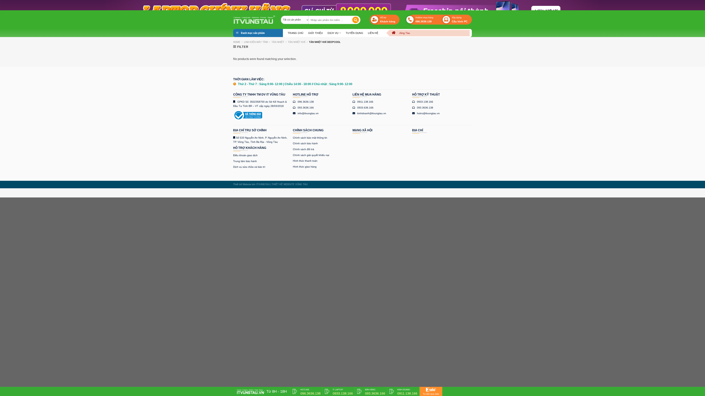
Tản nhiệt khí (296, 42)
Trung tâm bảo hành (245, 161)
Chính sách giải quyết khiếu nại (311, 155)
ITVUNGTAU (263, 184)
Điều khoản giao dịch (245, 155)
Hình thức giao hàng (305, 166)
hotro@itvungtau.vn (428, 113)
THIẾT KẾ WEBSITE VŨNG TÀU (290, 184)
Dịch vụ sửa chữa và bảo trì (249, 166)
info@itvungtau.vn (308, 113)
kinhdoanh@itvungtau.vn (371, 113)
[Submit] (355, 20)
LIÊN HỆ (373, 33)
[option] (352, 5)
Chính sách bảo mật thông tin (310, 137)
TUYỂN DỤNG (354, 33)
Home (236, 42)
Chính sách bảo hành (305, 143)
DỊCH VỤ (333, 33)
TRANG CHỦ (295, 33)
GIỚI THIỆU (315, 33)
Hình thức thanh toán (305, 160)
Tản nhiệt (278, 42)
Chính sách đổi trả (303, 149)
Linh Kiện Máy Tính (256, 42)
